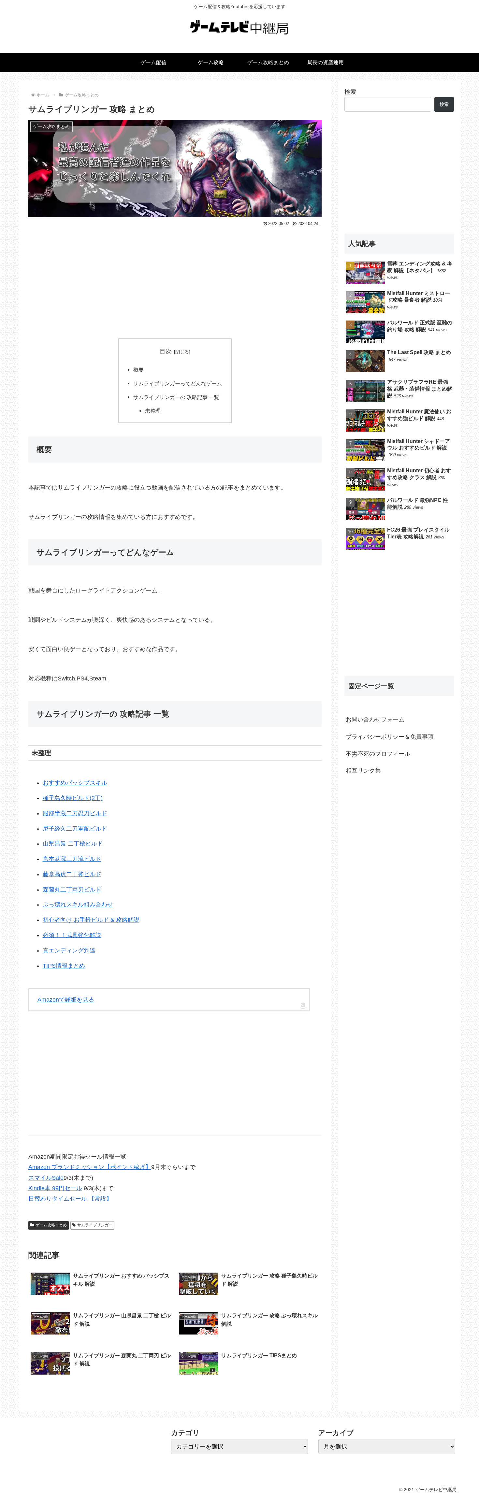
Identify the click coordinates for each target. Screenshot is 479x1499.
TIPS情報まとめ (64, 966)
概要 (138, 370)
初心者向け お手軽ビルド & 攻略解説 (91, 920)
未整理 (153, 411)
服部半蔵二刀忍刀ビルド (75, 813)
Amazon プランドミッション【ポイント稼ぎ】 (89, 1167)
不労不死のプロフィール (378, 753)
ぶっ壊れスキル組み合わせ (78, 904)
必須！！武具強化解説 (72, 935)
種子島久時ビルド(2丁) (73, 798)
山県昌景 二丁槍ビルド (73, 843)
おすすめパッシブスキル (75, 782)
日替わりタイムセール (57, 1198)
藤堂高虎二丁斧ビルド (72, 874)
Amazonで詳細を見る (65, 999)
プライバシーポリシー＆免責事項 (390, 737)
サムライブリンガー (94, 1225)
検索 (350, 92)
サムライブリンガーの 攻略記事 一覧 (176, 397)
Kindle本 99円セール (55, 1188)
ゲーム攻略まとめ (51, 1225)
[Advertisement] (175, 277)
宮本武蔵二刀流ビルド (72, 859)
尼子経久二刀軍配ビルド (75, 828)
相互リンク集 (363, 770)
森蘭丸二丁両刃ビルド (72, 889)
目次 (165, 351)
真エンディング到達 (69, 950)
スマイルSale (46, 1178)
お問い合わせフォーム (375, 719)
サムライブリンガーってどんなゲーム (177, 383)
